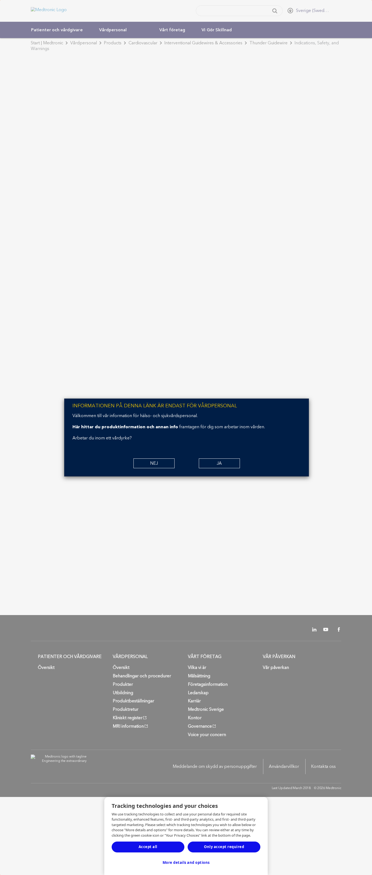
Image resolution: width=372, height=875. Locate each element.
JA (219, 463)
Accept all (148, 846)
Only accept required (224, 846)
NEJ (154, 463)
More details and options (186, 862)
